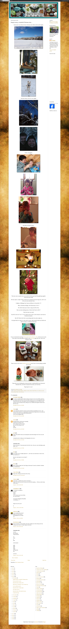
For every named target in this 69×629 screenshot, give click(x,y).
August (14, 599)
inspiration (38, 597)
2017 (13, 568)
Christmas (15, 390)
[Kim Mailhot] (52, 108)
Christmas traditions (20, 390)
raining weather (39, 601)
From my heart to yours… (17, 581)
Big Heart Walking (39, 568)
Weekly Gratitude (39, 588)
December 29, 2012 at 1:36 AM (18, 439)
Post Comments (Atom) (19, 562)
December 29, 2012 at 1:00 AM (18, 429)
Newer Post (13, 560)
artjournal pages (39, 594)
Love (38, 390)
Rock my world (41, 390)
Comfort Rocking (16, 592)
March (14, 608)
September (15, 598)
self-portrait (38, 606)
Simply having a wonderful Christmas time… (20, 579)
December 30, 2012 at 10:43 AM (18, 475)
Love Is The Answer (39, 576)
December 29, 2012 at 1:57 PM (18, 448)
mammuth (36, 621)
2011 (13, 613)
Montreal (38, 578)
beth (14, 451)
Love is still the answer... (17, 586)
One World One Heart (40, 579)
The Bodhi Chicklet (16, 397)
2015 (13, 571)
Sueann (14, 419)
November (15, 594)
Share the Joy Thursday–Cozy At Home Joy (20, 584)
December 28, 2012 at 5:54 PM (18, 405)
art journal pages (39, 591)
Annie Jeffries (15, 472)
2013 (13, 574)
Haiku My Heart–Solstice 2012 (18, 582)
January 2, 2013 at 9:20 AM (18, 526)
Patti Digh (38, 581)
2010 (13, 615)
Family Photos (34, 390)
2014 (13, 573)
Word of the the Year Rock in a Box (31, 336)
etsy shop (32, 338)
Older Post (44, 560)
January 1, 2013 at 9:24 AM (18, 484)
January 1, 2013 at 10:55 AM (18, 507)
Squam (37, 587)
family (31, 390)
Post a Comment (15, 557)
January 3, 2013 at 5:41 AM (18, 555)
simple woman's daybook (40, 607)
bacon (14, 463)
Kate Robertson (16, 522)
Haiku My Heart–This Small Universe (19, 591)
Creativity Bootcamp (40, 571)
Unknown (15, 479)
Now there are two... (16, 589)
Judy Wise (38, 572)
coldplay (25, 390)
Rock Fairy (38, 582)
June (14, 603)
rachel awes (15, 511)
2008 (13, 618)
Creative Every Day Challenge (41, 569)
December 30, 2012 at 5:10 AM (18, 468)
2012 (13, 576)
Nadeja (14, 409)
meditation (38, 600)
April (14, 606)
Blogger (44, 621)
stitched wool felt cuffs (26, 363)
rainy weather (38, 603)
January (14, 611)
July (14, 601)
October (14, 596)
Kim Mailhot (53, 40)
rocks (37, 604)
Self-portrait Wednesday (40, 585)
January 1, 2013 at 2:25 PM (18, 518)
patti (14, 432)
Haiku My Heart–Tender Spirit (18, 587)
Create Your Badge (55, 103)
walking (37, 610)
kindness (37, 598)
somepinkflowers (16, 488)
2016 (13, 569)
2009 (13, 617)
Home (29, 560)
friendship (38, 595)
